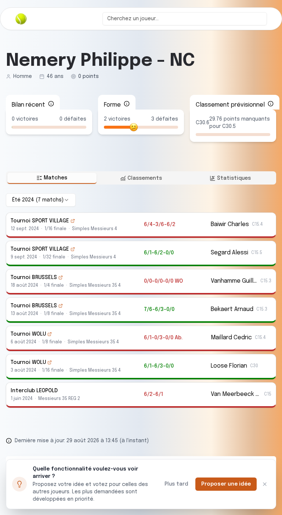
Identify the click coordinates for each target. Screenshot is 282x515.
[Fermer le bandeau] (265, 484)
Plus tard (176, 484)
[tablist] (141, 178)
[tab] (52, 178)
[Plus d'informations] (51, 104)
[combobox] (184, 18)
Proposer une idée (226, 484)
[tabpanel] (141, 300)
